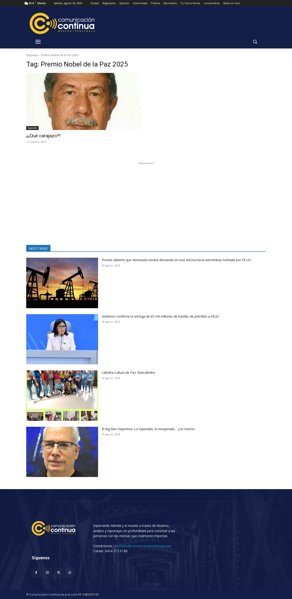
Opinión (32, 128)
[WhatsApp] (69, 572)
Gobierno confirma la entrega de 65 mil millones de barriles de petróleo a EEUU (160, 316)
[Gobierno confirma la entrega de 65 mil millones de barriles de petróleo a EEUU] (62, 339)
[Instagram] (47, 572)
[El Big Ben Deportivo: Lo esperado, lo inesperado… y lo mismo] (62, 452)
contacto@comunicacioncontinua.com (143, 546)
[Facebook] (36, 572)
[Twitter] (58, 572)
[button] (254, 41)
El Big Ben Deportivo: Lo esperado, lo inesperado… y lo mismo (150, 429)
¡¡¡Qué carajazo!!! (43, 135)
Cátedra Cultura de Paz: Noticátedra (128, 372)
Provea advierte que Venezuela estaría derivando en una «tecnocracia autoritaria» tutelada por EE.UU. (177, 260)
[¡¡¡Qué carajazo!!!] (83, 101)
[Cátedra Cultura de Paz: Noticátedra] (62, 395)
